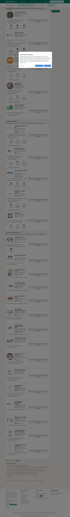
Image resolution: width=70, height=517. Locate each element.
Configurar (22, 65)
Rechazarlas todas (39, 65)
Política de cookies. (23, 62)
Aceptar (47, 65)
